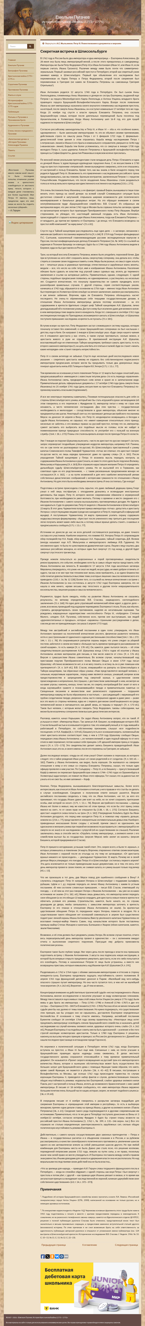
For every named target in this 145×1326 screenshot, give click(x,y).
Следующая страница (126, 1244)
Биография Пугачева (17, 70)
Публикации (13, 111)
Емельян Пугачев (73, 17)
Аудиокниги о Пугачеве (18, 125)
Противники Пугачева (18, 89)
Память (11, 150)
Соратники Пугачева (17, 84)
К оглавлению (89, 1244)
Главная (12, 60)
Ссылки (11, 155)
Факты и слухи (14, 95)
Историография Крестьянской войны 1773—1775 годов (21, 103)
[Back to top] (138, 1319)
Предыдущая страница (53, 1244)
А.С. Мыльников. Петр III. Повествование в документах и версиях (89, 43)
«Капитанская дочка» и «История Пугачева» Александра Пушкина (18, 142)
